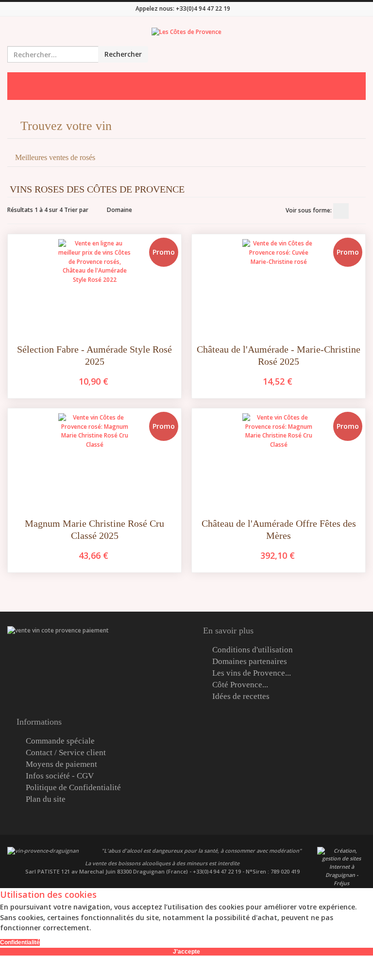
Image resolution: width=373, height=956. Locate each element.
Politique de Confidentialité (73, 787)
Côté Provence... (240, 685)
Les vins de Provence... (251, 673)
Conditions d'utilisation (252, 650)
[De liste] (358, 211)
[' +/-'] (97, 210)
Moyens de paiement (61, 764)
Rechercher (123, 54)
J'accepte (186, 951)
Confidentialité (20, 942)
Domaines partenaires (249, 661)
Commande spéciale (60, 741)
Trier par (76, 210)
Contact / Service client (66, 752)
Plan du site (46, 799)
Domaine (119, 210)
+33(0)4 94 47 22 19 (203, 8)
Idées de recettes (241, 696)
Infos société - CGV (60, 776)
